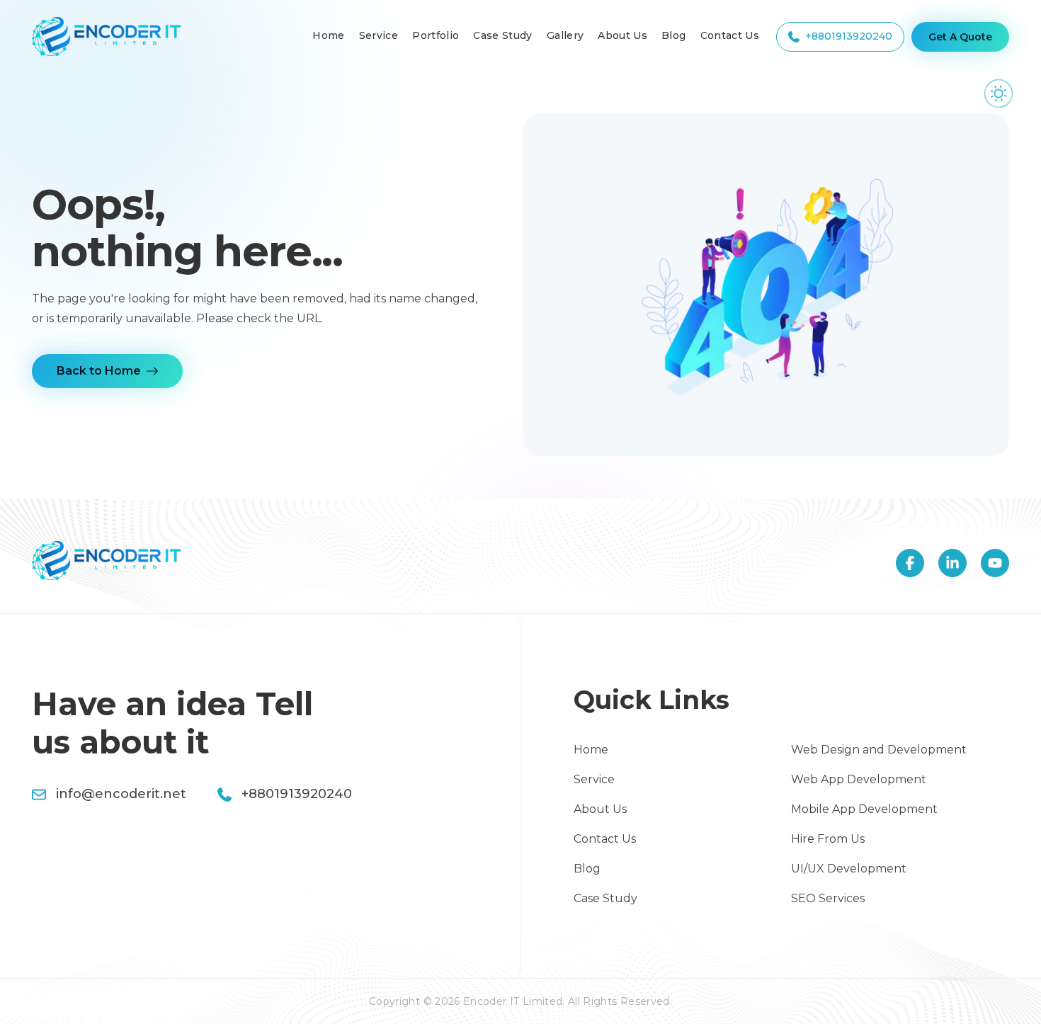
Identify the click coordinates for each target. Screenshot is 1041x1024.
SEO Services (828, 898)
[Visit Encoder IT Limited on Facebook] (910, 563)
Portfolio (435, 36)
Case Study (503, 36)
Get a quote (960, 36)
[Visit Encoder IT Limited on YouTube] (995, 563)
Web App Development (858, 779)
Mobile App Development (864, 809)
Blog (673, 36)
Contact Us (730, 36)
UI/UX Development (848, 868)
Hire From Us (828, 839)
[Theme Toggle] (998, 93)
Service (378, 36)
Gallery (565, 36)
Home (328, 36)
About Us (622, 36)
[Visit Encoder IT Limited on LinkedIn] (952, 563)
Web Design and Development (879, 749)
